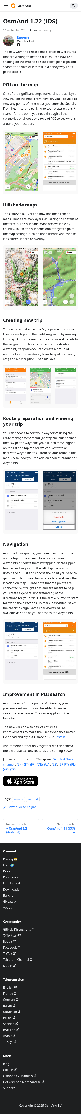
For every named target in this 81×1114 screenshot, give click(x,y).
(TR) (13, 769)
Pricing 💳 (10, 859)
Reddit (7, 941)
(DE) (40, 764)
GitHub (8, 1070)
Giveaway (10, 901)
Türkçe (8, 1042)
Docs (6, 871)
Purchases (10, 877)
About (7, 907)
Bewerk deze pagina (22, 807)
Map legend (11, 883)
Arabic (7, 1036)
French (8, 994)
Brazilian (9, 1030)
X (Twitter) (10, 935)
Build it (8, 895)
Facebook (10, 947)
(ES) (54, 764)
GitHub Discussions (17, 929)
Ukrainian (10, 1012)
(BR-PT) (64, 764)
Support (9, 1088)
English (8, 987)
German (9, 1000)
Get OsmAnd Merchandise (22, 1082)
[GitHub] (18, 44)
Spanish (8, 1024)
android (33, 799)
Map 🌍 (8, 865)
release (18, 799)
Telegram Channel (16, 960)
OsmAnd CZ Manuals (18, 1076)
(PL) (73, 764)
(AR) (6, 769)
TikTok (7, 953)
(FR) (32, 764)
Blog (6, 1064)
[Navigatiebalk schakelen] (6, 5)
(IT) (26, 764)
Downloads (11, 889)
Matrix (7, 966)
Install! (60, 737)
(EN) (20, 764)
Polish (7, 1018)
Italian (7, 1006)
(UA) (47, 764)
